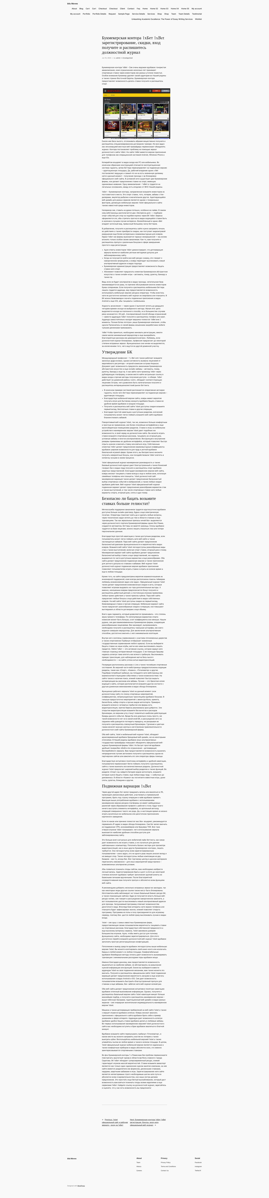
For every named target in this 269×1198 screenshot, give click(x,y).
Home (145, 9)
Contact (130, 9)
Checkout (103, 9)
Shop (159, 14)
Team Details (184, 14)
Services (151, 14)
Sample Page (124, 14)
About (74, 9)
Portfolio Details (99, 14)
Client (122, 9)
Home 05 (185, 9)
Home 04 (175, 9)
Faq (138, 9)
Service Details (138, 14)
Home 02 (154, 9)
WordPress (81, 1186)
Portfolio (86, 14)
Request (112, 14)
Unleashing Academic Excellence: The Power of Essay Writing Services (162, 19)
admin (118, 58)
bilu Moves (72, 3)
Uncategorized (127, 58)
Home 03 (164, 9)
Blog (81, 9)
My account (197, 9)
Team (173, 14)
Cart (88, 9)
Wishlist (198, 19)
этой (113, 361)
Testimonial (197, 14)
